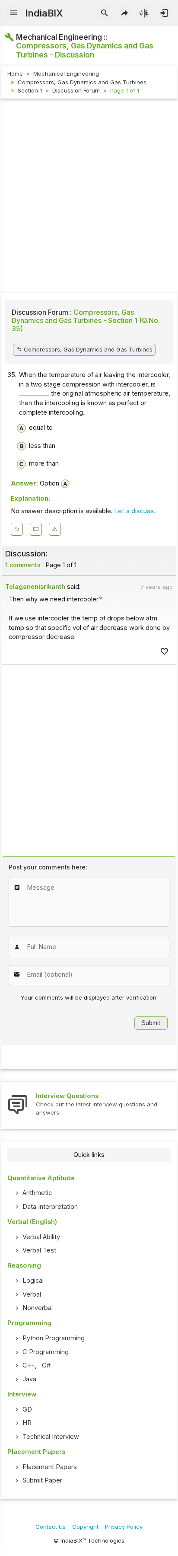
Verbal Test (39, 1250)
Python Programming (53, 1338)
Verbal (31, 1294)
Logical (33, 1280)
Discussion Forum (76, 90)
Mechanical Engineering (66, 73)
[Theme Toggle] (144, 13)
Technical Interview (50, 1437)
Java (29, 1379)
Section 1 (30, 90)
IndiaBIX (44, 13)
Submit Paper (42, 1480)
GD (27, 1409)
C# (46, 1365)
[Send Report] (55, 529)
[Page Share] (124, 13)
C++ (28, 1365)
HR (27, 1423)
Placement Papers (49, 1467)
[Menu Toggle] (14, 13)
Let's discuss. (134, 511)
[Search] (104, 13)
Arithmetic (37, 1193)
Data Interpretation (50, 1207)
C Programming (45, 1352)
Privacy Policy (124, 1526)
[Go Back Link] (17, 529)
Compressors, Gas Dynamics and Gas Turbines (82, 82)
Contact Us (50, 1526)
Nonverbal (37, 1308)
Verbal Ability (41, 1237)
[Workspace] (36, 529)
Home (15, 73)
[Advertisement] (89, 197)
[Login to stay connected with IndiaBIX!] (164, 13)
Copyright (85, 1526)
